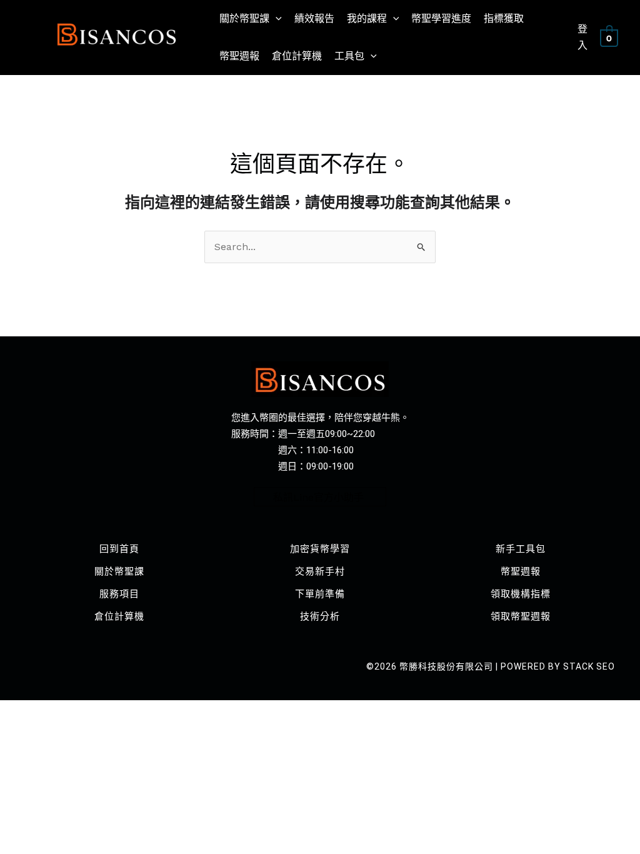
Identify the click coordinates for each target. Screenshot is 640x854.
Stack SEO (589, 666)
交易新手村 (320, 571)
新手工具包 (521, 549)
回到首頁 (119, 549)
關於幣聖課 (119, 571)
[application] (275, 18)
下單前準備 (320, 594)
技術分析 (320, 616)
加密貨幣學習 (320, 549)
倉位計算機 (119, 616)
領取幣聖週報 (521, 616)
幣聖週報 (521, 571)
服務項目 (119, 594)
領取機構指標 (521, 594)
